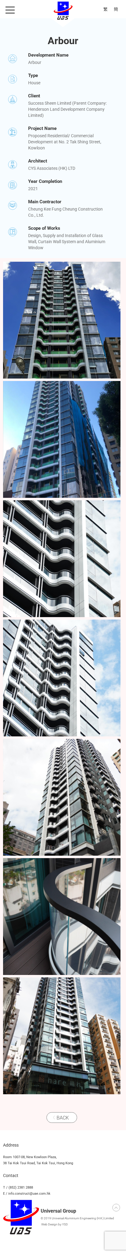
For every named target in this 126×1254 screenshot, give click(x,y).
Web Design (49, 1224)
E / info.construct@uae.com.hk (26, 1194)
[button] (10, 10)
